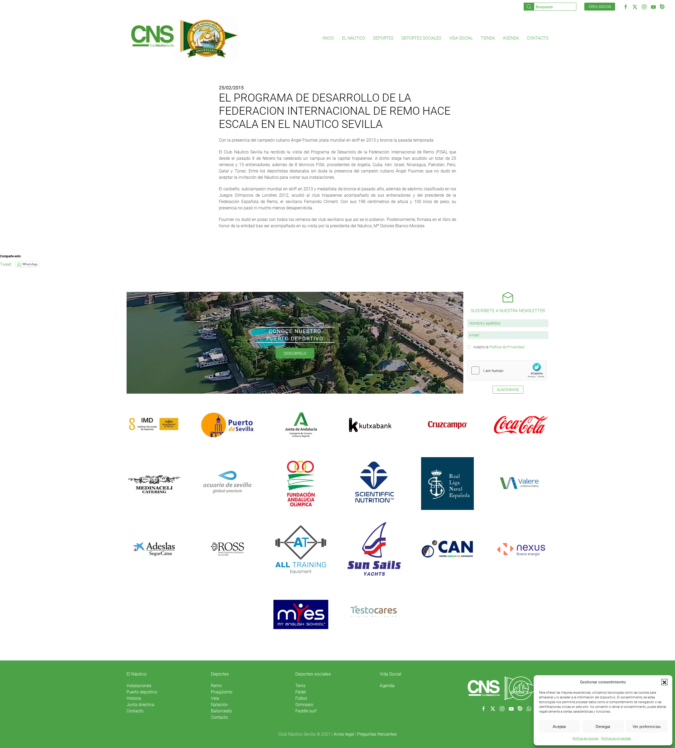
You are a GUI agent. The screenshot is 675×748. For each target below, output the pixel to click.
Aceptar (559, 726)
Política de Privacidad (506, 347)
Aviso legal (344, 734)
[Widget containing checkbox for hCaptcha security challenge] (507, 370)
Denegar (603, 726)
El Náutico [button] (353, 38)
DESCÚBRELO (295, 353)
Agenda (511, 38)
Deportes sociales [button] (421, 38)
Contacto (537, 38)
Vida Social (390, 674)
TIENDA (488, 38)
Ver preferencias (647, 726)
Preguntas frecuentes (377, 734)
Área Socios (600, 6)
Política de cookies (585, 738)
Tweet (5, 264)
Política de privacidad (616, 738)
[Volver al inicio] (184, 38)
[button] (664, 682)
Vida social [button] (461, 38)
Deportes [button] (383, 38)
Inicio (328, 38)
